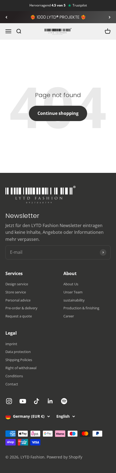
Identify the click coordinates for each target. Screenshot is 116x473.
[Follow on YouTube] (22, 401)
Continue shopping (58, 113)
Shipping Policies (18, 359)
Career (68, 316)
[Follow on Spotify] (64, 401)
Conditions (14, 375)
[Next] (110, 17)
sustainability (74, 300)
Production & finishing (81, 308)
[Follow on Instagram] (9, 401)
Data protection (18, 351)
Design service (16, 284)
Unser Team (73, 292)
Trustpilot (80, 5)
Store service (15, 292)
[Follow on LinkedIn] (50, 401)
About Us (70, 284)
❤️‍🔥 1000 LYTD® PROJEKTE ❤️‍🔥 (58, 17)
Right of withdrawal (20, 367)
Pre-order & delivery (21, 308)
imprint (11, 343)
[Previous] (6, 17)
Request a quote (18, 316)
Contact (11, 384)
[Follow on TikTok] (36, 401)
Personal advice (17, 300)
